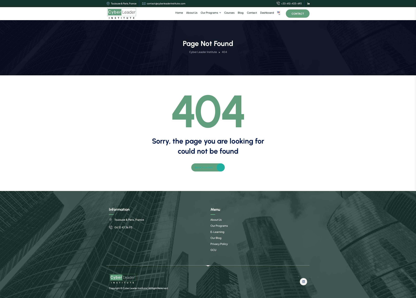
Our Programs (209, 12)
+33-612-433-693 (291, 3)
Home (179, 12)
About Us (191, 12)
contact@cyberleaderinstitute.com (166, 3)
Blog (241, 12)
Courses (229, 12)
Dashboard (267, 12)
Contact (252, 12)
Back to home (204, 167)
